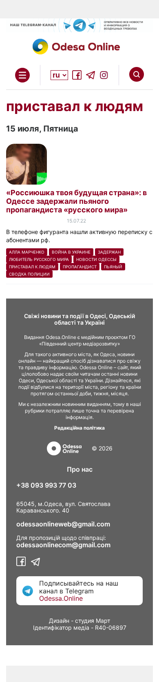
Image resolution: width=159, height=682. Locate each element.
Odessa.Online (61, 598)
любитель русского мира (39, 259)
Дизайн (59, 620)
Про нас (80, 469)
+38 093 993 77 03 (46, 485)
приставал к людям (32, 266)
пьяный (113, 266)
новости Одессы (96, 259)
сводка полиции (29, 274)
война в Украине (71, 252)
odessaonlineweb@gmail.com (63, 524)
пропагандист (80, 266)
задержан (109, 252)
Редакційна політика (79, 428)
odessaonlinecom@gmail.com (63, 544)
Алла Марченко (26, 252)
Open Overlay (22, 75)
